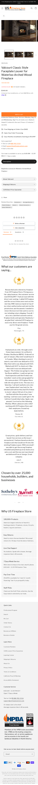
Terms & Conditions (10, 671)
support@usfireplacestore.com (17, 146)
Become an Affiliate (10, 631)
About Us (7, 663)
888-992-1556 (16, 143)
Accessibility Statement (11, 680)
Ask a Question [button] (20, 228)
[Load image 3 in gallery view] (28, 54)
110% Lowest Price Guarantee (13, 651)
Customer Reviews (10, 647)
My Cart (6, 618)
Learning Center (9, 655)
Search (6, 614)
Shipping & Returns (10, 659)
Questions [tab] (18, 232)
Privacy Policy (8, 667)
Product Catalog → (6, 205)
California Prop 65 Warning (12, 676)
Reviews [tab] (6, 232)
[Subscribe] (32, 754)
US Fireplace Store (21, 769)
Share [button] (5, 197)
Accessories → (17, 202)
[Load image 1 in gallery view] (9, 54)
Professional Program (10, 610)
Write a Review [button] (20, 223)
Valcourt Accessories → (24, 205)
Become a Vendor (9, 635)
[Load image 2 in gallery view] (19, 54)
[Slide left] (2, 55)
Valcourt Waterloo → (7, 207)
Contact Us (7, 627)
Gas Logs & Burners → (28, 202)
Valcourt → (15, 205)
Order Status (8, 623)
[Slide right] (36, 55)
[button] (2, 8)
